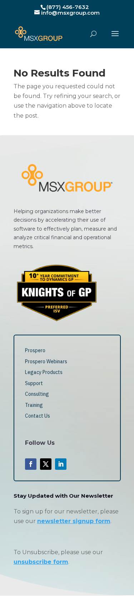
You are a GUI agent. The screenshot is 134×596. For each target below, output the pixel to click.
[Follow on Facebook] (30, 464)
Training (34, 405)
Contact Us (37, 416)
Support (34, 383)
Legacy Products (44, 372)
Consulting (37, 394)
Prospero (35, 350)
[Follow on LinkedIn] (60, 464)
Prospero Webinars (46, 361)
